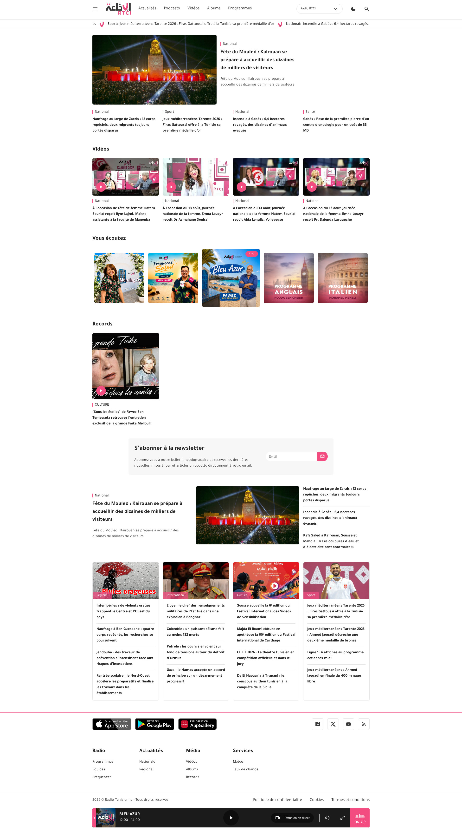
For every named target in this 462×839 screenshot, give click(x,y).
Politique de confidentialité (277, 800)
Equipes (98, 770)
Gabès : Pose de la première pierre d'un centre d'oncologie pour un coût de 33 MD (336, 125)
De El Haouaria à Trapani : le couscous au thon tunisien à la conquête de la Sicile (262, 682)
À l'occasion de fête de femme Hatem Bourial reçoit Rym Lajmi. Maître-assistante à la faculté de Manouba (123, 214)
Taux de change (245, 770)
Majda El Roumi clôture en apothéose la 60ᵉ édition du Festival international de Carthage (266, 635)
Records (102, 325)
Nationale (147, 762)
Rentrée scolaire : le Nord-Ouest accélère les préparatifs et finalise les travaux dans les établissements (125, 684)
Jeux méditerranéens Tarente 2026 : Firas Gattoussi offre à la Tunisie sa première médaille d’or (160, 24)
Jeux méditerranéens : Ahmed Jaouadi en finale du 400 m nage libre (334, 676)
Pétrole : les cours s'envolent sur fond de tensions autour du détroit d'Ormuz (196, 653)
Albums (213, 9)
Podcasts (172, 9)
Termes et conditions (350, 800)
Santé (310, 112)
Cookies (317, 800)
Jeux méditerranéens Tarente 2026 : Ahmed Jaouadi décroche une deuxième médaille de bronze (336, 635)
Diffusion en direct (297, 818)
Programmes (240, 9)
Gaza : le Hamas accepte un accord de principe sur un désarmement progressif (196, 676)
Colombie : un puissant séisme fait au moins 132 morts (195, 632)
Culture (242, 595)
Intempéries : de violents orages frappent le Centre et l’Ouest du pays (123, 612)
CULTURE (102, 405)
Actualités (147, 9)
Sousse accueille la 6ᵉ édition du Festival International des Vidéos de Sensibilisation (264, 612)
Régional (102, 595)
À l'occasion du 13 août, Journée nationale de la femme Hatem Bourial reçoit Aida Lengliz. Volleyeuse (264, 214)
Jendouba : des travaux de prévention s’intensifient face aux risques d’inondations (124, 658)
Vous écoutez (109, 239)
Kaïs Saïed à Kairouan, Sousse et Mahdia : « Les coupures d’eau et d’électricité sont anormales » (331, 541)
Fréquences (101, 778)
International (176, 595)
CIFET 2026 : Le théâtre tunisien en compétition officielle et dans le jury (266, 658)
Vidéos (193, 9)
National (230, 44)
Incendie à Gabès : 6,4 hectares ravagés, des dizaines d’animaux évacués (323, 24)
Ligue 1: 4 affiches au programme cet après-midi (335, 656)
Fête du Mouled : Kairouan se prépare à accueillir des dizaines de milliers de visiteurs (257, 60)
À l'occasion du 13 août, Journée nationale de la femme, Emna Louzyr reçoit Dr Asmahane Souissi (193, 214)
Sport (169, 112)
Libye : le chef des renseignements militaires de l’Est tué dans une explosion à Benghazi (196, 612)
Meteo (238, 762)
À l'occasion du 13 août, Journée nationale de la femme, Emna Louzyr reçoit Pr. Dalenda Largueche (333, 214)
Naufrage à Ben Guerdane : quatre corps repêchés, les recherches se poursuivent (125, 635)
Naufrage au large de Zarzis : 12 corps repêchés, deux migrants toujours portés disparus (123, 125)
